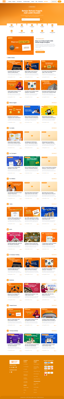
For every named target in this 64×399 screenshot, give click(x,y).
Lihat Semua (54, 102)
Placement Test (54, 1)
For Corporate (19, 1)
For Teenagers (26, 366)
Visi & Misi (35, 392)
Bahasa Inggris (26, 387)
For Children (26, 364)
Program (13, 1)
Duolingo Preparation (26, 378)
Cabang (32, 1)
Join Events (46, 1)
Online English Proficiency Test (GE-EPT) (36, 367)
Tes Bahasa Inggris (26, 1)
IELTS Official (36, 376)
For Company (26, 371)
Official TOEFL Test (37, 371)
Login (59, 1)
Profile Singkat (36, 387)
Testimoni (35, 389)
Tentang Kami (40, 1)
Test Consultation (36, 364)
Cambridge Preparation (26, 382)
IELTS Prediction (36, 373)
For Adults (25, 369)
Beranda (10, 1)
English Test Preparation (26, 375)
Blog (36, 1)
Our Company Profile (36, 384)
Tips (24, 392)
